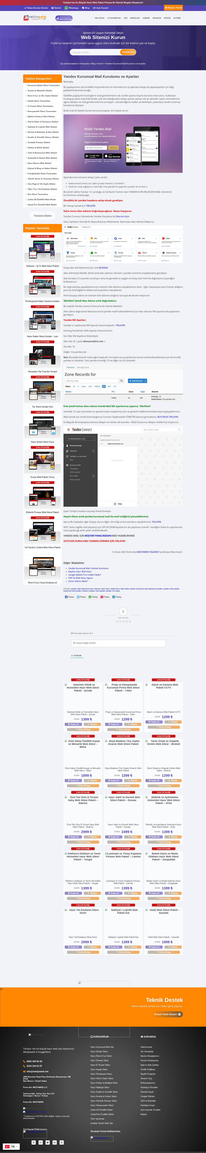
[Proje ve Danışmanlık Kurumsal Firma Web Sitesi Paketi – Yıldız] (123, 687)
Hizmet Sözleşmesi (149, 1060)
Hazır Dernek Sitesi (99, 1060)
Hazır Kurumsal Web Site (102, 1047)
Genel (100, 63)
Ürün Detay (84, 729)
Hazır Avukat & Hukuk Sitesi (104, 1096)
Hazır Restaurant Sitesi (101, 1074)
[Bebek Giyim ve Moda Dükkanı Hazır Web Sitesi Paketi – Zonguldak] (163, 856)
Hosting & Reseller (149, 1087)
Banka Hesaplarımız (150, 1056)
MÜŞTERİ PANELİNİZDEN (98, 535)
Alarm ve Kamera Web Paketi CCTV (163, 712)
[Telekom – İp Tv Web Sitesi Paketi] (42, 262)
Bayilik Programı (148, 1074)
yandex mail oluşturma (80, 589)
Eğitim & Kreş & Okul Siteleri (41, 116)
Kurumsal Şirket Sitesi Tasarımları (44, 85)
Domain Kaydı (147, 1092)
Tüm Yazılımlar (97, 1119)
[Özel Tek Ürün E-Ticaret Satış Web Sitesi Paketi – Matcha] (83, 800)
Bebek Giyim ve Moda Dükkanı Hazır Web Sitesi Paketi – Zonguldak (163, 882)
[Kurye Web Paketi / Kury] (42, 473)
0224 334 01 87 (34, 1066)
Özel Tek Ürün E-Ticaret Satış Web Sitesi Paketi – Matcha (83, 825)
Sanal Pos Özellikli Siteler (102, 1114)
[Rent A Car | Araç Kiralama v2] (42, 578)
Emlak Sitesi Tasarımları (39, 101)
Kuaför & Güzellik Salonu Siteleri (43, 137)
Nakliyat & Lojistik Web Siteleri (42, 127)
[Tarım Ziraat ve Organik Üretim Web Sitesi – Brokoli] (163, 743)
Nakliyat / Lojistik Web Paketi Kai (123, 937)
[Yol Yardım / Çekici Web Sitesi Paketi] (42, 543)
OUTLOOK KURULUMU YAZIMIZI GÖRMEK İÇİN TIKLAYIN (94, 541)
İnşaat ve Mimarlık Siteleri (40, 90)
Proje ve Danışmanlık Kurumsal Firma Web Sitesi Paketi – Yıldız (123, 713)
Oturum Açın (122, 216)
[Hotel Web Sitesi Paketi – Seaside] (163, 911)
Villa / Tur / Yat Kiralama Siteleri (42, 189)
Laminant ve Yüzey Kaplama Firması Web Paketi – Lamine (123, 882)
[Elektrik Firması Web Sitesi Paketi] (42, 508)
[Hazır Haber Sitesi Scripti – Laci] (42, 332)
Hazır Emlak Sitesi (99, 1051)
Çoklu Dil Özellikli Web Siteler (42, 199)
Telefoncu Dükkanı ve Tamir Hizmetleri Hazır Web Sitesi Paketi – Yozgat (82, 882)
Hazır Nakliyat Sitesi (100, 1087)
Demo (94, 724)
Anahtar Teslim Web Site (102, 1123)
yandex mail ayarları (97, 591)
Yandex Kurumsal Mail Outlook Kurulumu (88, 568)
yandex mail (168, 589)
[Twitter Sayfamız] (48, 1142)
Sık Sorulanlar (147, 1051)
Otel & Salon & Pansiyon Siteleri (43, 122)
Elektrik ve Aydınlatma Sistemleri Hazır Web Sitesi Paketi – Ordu (163, 825)
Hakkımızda (146, 1047)
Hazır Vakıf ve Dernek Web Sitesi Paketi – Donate (123, 825)
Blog (93, 63)
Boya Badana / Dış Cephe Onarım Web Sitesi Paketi (123, 769)
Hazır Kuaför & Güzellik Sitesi (104, 1092)
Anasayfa (84, 63)
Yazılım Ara (128, 52)
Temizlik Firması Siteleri (39, 142)
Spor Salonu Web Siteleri (39, 163)
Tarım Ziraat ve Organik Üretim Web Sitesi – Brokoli (163, 769)
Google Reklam (148, 1096)
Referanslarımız (148, 1083)
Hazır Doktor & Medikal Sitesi (104, 1083)
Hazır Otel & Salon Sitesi (102, 1078)
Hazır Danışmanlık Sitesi (102, 1105)
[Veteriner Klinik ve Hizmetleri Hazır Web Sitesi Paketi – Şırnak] (83, 687)
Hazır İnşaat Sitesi (99, 1069)
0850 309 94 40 (34, 1061)
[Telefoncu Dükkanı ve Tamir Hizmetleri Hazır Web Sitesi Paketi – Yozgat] (83, 856)
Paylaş (71, 597)
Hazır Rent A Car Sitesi (101, 1056)
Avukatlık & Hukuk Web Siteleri (42, 158)
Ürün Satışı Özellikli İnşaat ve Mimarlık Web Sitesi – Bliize (83, 769)
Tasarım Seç (146, 1078)
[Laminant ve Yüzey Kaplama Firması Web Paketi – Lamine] (123, 855)
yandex (160, 589)
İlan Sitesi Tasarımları (38, 194)
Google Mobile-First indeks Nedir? (84, 574)
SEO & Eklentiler (148, 1101)
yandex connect (81, 591)
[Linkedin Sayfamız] (55, 1142)
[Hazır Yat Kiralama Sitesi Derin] (83, 911)
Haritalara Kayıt (148, 1105)
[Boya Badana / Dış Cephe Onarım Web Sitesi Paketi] (123, 743)
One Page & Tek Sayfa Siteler (41, 184)
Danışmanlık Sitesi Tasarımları (42, 111)
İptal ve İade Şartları (150, 1065)
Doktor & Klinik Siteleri (38, 147)
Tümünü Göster (42, 215)
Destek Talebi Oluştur (166, 1014)
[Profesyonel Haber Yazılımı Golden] (42, 297)
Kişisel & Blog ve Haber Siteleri (42, 168)
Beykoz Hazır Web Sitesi (80, 571)
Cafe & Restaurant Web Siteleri (42, 153)
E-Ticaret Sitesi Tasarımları (40, 106)
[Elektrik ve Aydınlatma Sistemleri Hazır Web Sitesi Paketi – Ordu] (163, 800)
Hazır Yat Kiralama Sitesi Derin (83, 937)
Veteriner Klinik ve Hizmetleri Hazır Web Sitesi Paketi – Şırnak (83, 713)
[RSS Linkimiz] (62, 1142)
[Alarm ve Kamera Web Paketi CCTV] (163, 686)
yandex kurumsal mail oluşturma (143, 589)
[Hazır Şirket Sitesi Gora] (42, 437)
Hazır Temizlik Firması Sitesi (104, 1101)
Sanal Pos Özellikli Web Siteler (42, 205)
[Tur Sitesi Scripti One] (42, 402)
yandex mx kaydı (113, 591)
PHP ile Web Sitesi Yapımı (80, 577)
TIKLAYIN (90, 205)
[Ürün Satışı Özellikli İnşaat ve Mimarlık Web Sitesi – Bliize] (83, 744)
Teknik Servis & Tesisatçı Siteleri (43, 179)
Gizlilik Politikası (148, 1069)
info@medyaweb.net (37, 1071)
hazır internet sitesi (97, 589)
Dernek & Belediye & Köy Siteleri (43, 132)
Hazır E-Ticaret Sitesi (100, 1065)
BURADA (103, 267)
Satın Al (74, 724)
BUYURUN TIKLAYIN (168, 416)
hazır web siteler (122, 589)
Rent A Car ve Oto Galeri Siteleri (43, 96)
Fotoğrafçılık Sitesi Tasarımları (42, 173)
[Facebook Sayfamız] (34, 1142)
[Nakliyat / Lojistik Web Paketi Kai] (123, 911)
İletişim (144, 1114)
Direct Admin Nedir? (78, 581)
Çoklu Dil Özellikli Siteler (102, 1110)
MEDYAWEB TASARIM (147, 552)
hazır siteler (110, 589)
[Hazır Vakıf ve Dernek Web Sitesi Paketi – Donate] (123, 799)
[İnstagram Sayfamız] (41, 1142)
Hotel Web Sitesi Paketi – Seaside (163, 937)
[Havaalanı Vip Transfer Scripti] (42, 367)
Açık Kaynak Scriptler (150, 1110)
